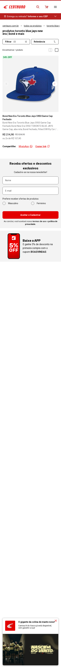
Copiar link (40, 146)
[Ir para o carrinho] (46, 7)
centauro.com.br (11, 26)
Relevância (39, 41)
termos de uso (39, 221)
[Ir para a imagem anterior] (6, 83)
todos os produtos (33, 26)
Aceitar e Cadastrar (30, 215)
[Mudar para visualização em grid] (50, 50)
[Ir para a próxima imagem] (54, 83)
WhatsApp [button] (24, 146)
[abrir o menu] (55, 7)
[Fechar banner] (56, 620)
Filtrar (10, 41)
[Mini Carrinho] (46, 7)
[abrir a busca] (38, 7)
